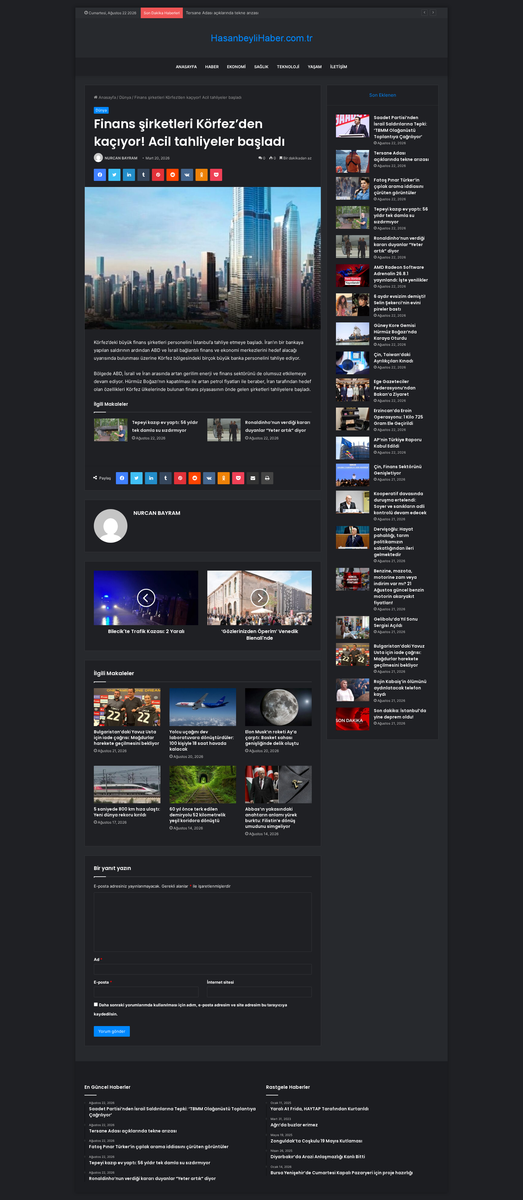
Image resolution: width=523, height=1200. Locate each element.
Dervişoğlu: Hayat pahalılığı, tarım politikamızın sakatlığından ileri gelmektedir (394, 542)
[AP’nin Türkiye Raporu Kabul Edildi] (352, 448)
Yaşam (315, 66)
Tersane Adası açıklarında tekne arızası (401, 156)
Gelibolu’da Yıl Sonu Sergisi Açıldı (396, 622)
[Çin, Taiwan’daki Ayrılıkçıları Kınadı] (352, 363)
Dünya (125, 97)
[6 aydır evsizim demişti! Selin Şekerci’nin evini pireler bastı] (352, 304)
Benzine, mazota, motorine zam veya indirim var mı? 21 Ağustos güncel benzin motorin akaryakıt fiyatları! (399, 587)
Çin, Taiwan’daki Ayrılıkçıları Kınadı (393, 358)
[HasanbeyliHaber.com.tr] (261, 38)
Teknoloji (288, 66)
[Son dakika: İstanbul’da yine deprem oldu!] (352, 719)
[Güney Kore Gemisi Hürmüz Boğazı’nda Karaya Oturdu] (352, 333)
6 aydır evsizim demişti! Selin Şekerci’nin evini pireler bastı (400, 302)
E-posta (103, 982)
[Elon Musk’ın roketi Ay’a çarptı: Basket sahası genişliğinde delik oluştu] (278, 707)
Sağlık (261, 66)
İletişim (338, 66)
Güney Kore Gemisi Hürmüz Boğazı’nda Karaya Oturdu (395, 331)
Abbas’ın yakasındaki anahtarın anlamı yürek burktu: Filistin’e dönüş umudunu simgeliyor (271, 817)
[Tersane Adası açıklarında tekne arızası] (352, 161)
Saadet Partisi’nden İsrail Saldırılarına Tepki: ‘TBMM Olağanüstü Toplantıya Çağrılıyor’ (400, 127)
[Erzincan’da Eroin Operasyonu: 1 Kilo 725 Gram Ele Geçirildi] (352, 419)
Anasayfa (186, 66)
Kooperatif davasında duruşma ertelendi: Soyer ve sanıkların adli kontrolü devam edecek (400, 503)
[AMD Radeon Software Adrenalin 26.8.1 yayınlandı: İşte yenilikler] (352, 275)
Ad (98, 959)
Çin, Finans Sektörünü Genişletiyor (398, 470)
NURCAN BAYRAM (121, 158)
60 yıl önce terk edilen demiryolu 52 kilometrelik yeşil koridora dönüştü (197, 815)
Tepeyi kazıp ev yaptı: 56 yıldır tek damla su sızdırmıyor (401, 215)
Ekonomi (236, 66)
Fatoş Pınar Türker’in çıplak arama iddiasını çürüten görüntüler (244, 12)
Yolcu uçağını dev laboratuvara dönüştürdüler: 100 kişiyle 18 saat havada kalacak (201, 740)
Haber (212, 66)
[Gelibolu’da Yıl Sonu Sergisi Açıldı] (352, 627)
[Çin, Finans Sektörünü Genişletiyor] (352, 475)
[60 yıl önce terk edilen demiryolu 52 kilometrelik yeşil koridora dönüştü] (202, 784)
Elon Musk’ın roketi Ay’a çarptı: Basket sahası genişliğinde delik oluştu (272, 737)
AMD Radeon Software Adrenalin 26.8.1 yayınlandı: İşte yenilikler (401, 273)
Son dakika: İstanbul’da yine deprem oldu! (400, 714)
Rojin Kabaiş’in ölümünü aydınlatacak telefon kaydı (400, 687)
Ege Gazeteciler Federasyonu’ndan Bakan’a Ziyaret (395, 387)
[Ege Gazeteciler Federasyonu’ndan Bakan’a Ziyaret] (352, 389)
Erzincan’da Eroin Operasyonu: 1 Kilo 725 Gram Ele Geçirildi (398, 417)
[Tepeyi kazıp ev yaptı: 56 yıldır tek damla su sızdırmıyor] (110, 429)
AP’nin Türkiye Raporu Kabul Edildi (398, 443)
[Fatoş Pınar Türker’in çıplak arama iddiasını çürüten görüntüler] (352, 188)
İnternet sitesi (220, 982)
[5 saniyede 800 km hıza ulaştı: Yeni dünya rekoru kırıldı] (127, 784)
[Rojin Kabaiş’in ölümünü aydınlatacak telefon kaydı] (352, 689)
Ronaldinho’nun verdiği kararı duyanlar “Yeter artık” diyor (399, 244)
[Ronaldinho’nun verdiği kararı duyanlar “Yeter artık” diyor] (224, 429)
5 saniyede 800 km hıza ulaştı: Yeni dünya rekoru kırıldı (127, 812)
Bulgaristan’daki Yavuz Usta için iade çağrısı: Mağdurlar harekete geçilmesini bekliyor (126, 737)
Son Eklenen (382, 95)
